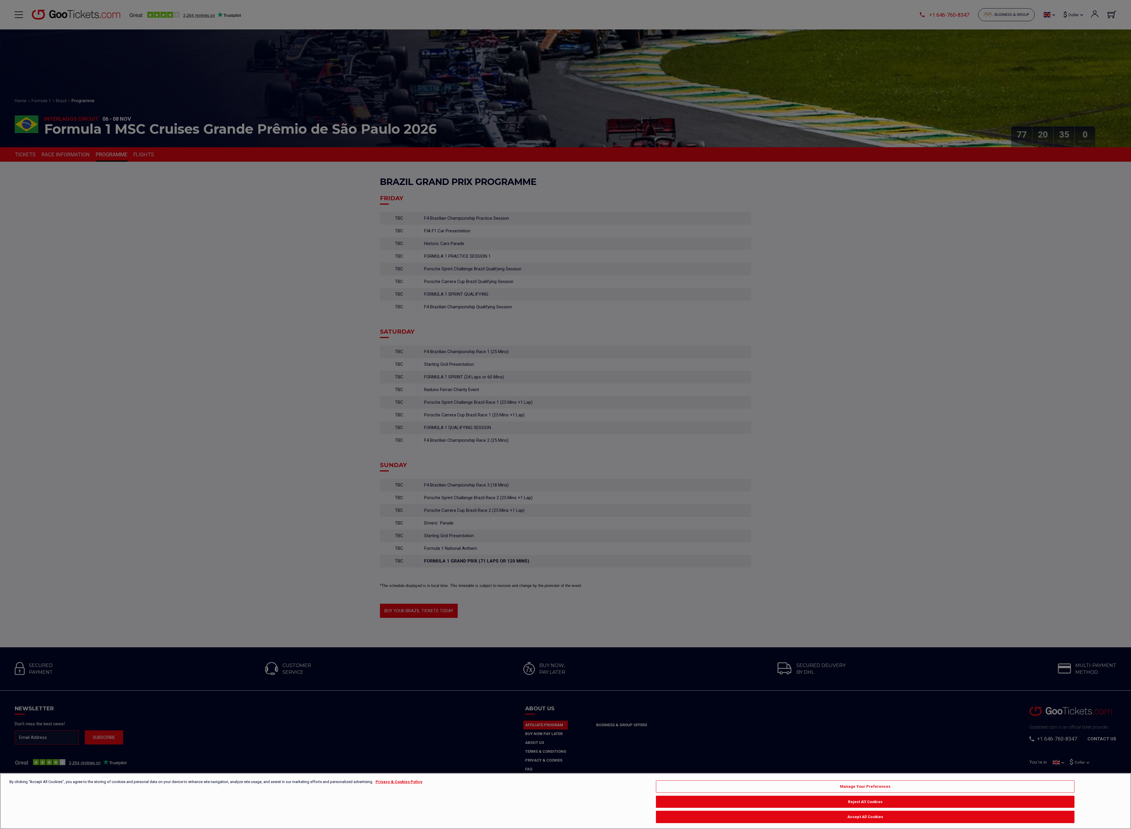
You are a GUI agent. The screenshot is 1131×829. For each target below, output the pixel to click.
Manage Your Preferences (865, 786)
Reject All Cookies (865, 802)
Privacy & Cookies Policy (399, 782)
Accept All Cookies (865, 817)
